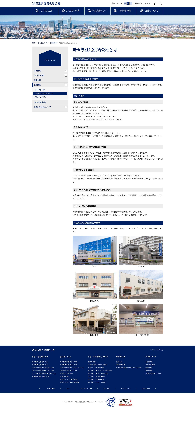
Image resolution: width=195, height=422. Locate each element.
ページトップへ (155, 350)
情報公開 (37, 80)
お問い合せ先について (50, 107)
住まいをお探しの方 (40, 357)
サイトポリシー (86, 388)
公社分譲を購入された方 (68, 370)
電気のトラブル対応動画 (68, 379)
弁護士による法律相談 (96, 367)
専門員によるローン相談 (96, 382)
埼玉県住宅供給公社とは (44, 93)
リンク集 (106, 388)
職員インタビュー (41, 97)
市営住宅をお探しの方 (40, 365)
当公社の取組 (50, 75)
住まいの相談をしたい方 (99, 10)
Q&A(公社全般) (40, 102)
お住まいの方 (73, 10)
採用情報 (53, 43)
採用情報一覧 (40, 90)
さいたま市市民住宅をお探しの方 (44, 373)
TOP (33, 43)
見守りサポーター (66, 373)
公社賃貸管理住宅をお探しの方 (43, 367)
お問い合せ (146, 388)
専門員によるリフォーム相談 (98, 373)
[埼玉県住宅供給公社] (46, 3)
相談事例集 (92, 362)
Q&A (67, 388)
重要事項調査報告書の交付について (128, 367)
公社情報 (50, 71)
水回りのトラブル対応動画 (69, 382)
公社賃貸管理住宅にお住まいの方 (72, 367)
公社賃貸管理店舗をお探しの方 (43, 370)
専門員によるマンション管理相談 (100, 370)
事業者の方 (125, 10)
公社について (151, 10)
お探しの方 (46, 10)
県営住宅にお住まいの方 (68, 362)
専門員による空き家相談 (96, 376)
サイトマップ (125, 388)
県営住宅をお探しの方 (40, 362)
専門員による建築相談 (96, 379)
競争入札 (119, 362)
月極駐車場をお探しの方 (40, 376)
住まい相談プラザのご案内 (97, 365)
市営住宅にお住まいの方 (68, 365)
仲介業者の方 (120, 365)
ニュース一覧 (50, 388)
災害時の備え (65, 376)
